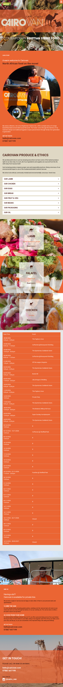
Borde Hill (35, 374)
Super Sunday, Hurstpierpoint (41, 414)
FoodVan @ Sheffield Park (40, 472)
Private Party (36, 397)
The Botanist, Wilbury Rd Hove (41, 409)
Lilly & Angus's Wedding (39, 379)
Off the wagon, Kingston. (39, 362)
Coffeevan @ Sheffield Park (40, 432)
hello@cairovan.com (12, 138)
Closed (34, 519)
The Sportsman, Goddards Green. (42, 368)
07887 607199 (9, 141)
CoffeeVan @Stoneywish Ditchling (42, 345)
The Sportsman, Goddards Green (42, 350)
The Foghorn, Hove (38, 339)
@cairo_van (11, 679)
